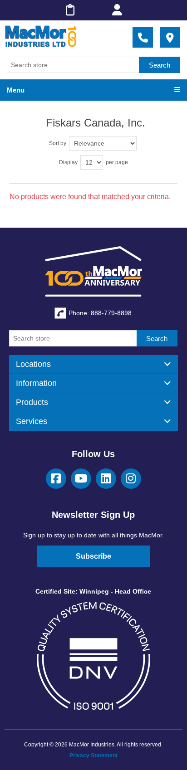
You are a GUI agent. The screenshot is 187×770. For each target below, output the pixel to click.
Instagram (131, 478)
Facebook (56, 478)
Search (159, 65)
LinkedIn (106, 478)
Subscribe (93, 556)
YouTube (81, 478)
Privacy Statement (93, 755)
